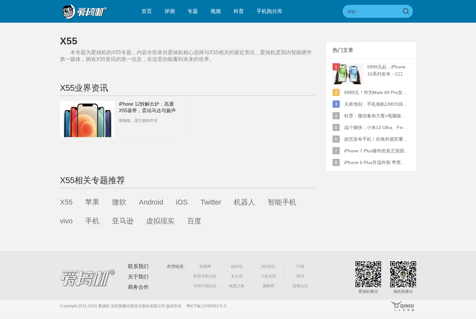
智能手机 (282, 202)
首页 (147, 11)
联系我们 (138, 266)
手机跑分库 (269, 11)
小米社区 (268, 276)
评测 (169, 11)
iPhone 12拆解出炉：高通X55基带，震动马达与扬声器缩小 (147, 110)
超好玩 (237, 266)
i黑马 (300, 276)
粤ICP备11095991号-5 (206, 306)
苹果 (92, 202)
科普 (238, 11)
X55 (66, 202)
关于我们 (138, 276)
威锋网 (268, 286)
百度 (194, 221)
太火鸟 (237, 276)
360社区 (268, 266)
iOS (182, 202)
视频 (215, 11)
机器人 (244, 202)
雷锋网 (205, 266)
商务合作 (138, 287)
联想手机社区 (205, 276)
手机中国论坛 (205, 286)
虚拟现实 (160, 221)
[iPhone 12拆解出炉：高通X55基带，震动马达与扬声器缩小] (87, 119)
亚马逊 (122, 221)
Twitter (210, 202)
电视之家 (236, 286)
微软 (119, 202)
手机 (92, 221)
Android (151, 202)
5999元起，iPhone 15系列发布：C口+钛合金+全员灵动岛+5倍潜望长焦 (388, 70)
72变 (300, 266)
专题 (192, 11)
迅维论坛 (300, 286)
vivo (66, 221)
